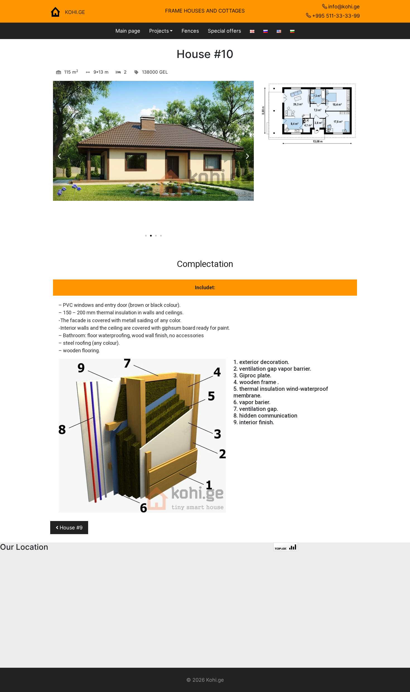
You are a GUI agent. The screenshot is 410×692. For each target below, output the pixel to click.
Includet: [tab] (205, 287)
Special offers (224, 31)
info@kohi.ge (344, 6)
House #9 (70, 527)
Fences (190, 31)
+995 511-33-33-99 (336, 16)
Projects (159, 31)
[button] (146, 236)
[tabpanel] (205, 407)
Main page (127, 31)
